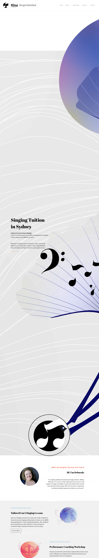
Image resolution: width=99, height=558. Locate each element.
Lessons (84, 5)
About (67, 5)
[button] (69, 5)
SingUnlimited (27, 5)
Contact (92, 5)
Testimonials (76, 5)
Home (61, 5)
